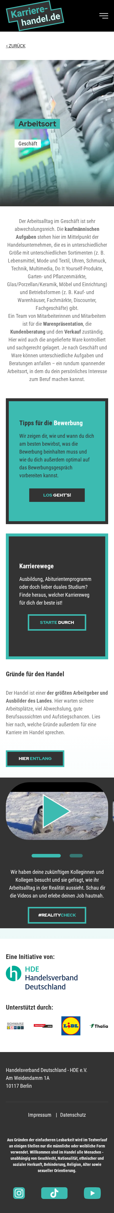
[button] (46, 855)
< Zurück (15, 46)
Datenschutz (73, 1115)
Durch (57, 622)
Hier (35, 758)
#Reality (57, 915)
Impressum (39, 1115)
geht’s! (57, 495)
